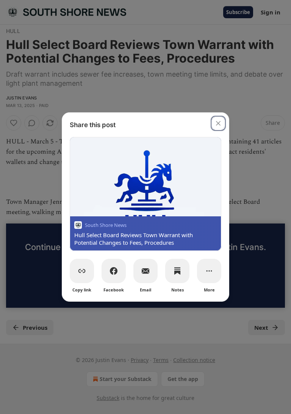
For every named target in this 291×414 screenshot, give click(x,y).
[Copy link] (82, 271)
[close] (218, 123)
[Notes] (177, 271)
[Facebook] (114, 271)
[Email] (145, 271)
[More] (209, 271)
